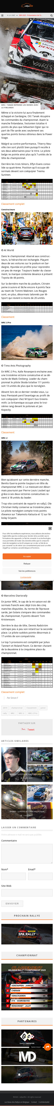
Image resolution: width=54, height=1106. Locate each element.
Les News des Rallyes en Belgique (17, 1102)
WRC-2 (21, 713)
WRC (13, 713)
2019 (5, 708)
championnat (17, 708)
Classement (7, 316)
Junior (43, 708)
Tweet (30, 729)
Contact (34, 1102)
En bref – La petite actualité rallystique (27, 774)
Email (32, 869)
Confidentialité (25, 577)
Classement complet (13, 203)
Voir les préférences (27, 571)
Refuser (27, 564)
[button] (50, 528)
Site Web (6, 885)
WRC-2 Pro (32, 713)
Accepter (27, 556)
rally (5, 713)
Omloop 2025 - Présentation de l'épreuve (34, 17)
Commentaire (9, 840)
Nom (4, 869)
